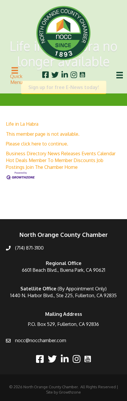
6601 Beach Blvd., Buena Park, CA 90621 (63, 270)
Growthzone (70, 392)
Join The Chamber (44, 167)
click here (31, 144)
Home (71, 167)
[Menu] (119, 75)
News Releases (64, 153)
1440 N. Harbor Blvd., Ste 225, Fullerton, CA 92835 (63, 295)
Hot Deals (16, 160)
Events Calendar (98, 153)
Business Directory (26, 153)
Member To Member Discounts (62, 160)
